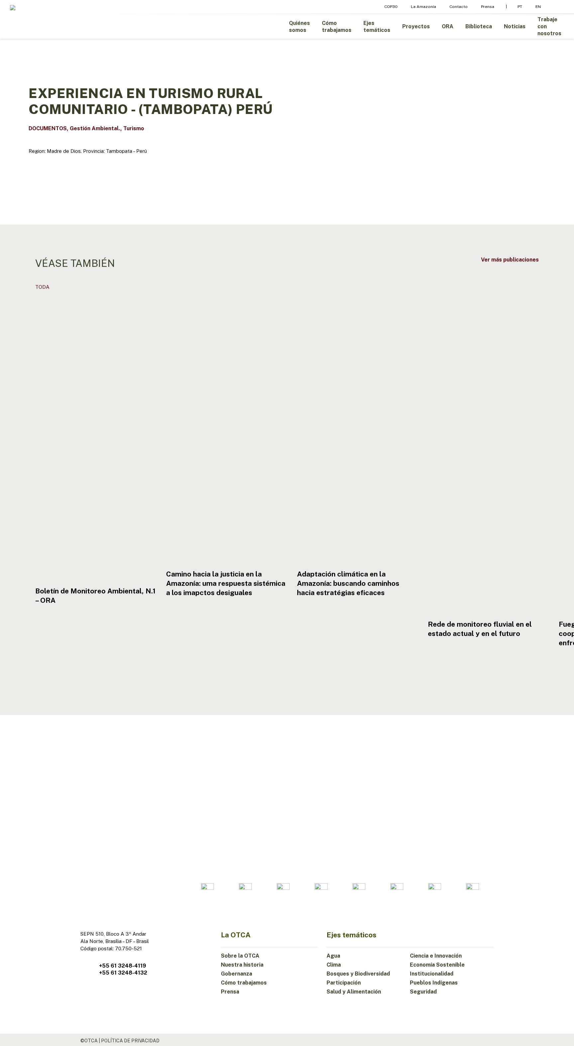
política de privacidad (130, 1040)
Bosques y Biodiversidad (358, 974)
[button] (510, 259)
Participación (344, 983)
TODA (42, 287)
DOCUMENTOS (48, 128)
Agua (333, 956)
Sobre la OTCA (240, 956)
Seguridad (423, 992)
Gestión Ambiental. (95, 128)
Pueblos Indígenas (434, 983)
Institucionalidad (431, 974)
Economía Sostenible (437, 965)
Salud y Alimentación (354, 992)
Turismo (133, 128)
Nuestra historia (242, 965)
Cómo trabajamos (244, 983)
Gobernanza (236, 974)
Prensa (230, 992)
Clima (334, 965)
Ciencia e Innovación (436, 956)
